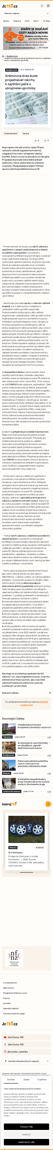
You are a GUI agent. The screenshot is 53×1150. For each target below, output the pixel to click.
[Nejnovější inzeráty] (48, 803)
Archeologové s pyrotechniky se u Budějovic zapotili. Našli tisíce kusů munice (33, 745)
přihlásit (44, 701)
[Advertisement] (26, 212)
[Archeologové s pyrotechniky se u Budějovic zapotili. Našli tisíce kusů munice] (9, 747)
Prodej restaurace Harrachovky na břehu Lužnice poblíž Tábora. (24, 853)
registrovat (27, 705)
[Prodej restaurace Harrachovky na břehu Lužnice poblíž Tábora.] (26, 829)
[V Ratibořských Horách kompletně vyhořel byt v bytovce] (9, 728)
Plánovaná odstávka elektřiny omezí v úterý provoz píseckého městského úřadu (33, 763)
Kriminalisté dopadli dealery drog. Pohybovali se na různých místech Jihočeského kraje (34, 782)
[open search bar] (42, 5)
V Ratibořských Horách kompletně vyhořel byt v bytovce (34, 726)
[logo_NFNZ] (14, 958)
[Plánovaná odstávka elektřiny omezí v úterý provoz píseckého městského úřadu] (9, 765)
